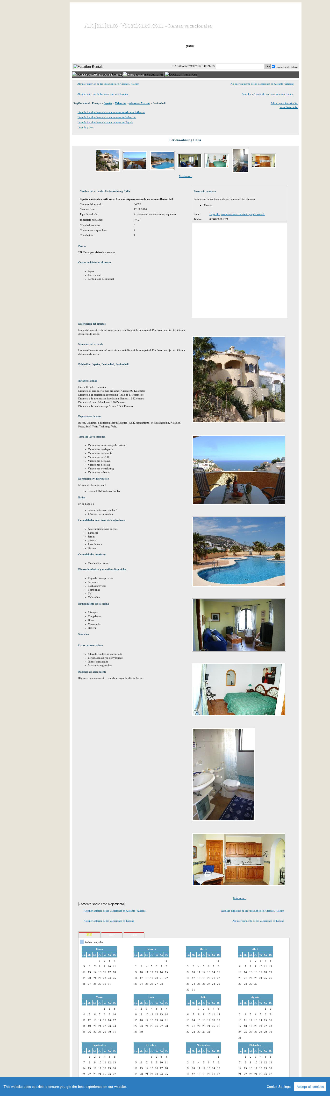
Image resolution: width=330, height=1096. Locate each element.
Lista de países (85, 127)
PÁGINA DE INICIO (92, 55)
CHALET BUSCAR (135, 55)
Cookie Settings (279, 1087)
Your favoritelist (289, 107)
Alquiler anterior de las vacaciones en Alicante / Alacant (108, 83)
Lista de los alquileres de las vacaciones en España (105, 122)
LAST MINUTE (219, 55)
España (108, 103)
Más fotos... (185, 176)
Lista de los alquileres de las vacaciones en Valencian (107, 117)
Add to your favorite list (284, 103)
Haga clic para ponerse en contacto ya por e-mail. (237, 214)
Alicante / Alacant (139, 103)
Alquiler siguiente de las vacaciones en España (268, 93)
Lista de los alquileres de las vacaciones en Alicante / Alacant (111, 112)
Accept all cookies (310, 1087)
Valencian (120, 103)
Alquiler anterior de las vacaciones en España (102, 93)
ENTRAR (250, 55)
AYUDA (283, 55)
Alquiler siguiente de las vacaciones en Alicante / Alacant (262, 83)
